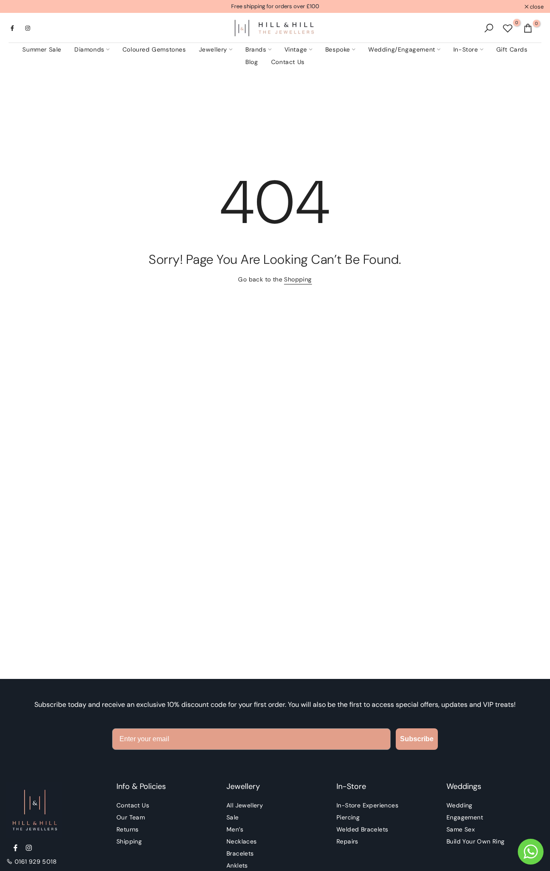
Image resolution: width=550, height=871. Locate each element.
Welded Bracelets (362, 829)
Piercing (348, 817)
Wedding (459, 805)
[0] (507, 28)
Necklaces (241, 841)
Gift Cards (512, 49)
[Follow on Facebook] (12, 27)
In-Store (465, 49)
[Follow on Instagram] (27, 27)
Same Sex (460, 829)
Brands (255, 49)
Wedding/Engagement (401, 49)
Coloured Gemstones (154, 49)
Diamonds (89, 49)
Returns (127, 829)
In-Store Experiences (367, 805)
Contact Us (288, 62)
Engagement (464, 817)
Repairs (347, 841)
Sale (232, 817)
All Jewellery (244, 805)
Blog (251, 62)
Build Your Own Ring (475, 841)
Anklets (237, 865)
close (17, 6)
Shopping (298, 279)
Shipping (129, 841)
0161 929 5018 (36, 861)
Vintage (295, 49)
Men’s (234, 829)
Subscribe (417, 739)
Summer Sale (41, 49)
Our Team (130, 817)
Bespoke (337, 49)
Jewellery (213, 49)
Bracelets (240, 853)
